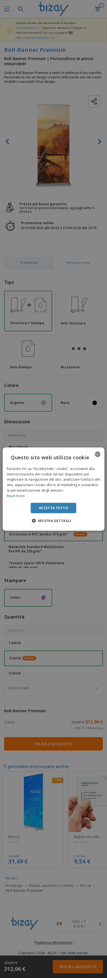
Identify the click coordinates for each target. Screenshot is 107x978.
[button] (53, 520)
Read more (16, 496)
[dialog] (54, 489)
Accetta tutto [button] (53, 507)
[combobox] (97, 454)
